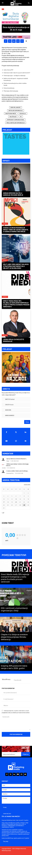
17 (3, 502)
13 (16, 499)
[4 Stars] (25, 535)
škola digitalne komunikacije (16, 122)
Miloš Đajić (13, 116)
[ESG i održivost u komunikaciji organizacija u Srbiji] (16, 600)
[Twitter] (16, 432)
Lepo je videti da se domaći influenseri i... (16, 458)
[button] (17, 399)
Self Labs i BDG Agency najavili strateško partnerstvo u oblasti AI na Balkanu (16, 266)
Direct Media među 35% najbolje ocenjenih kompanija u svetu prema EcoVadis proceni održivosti (16, 304)
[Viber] (22, 41)
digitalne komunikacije (16, 110)
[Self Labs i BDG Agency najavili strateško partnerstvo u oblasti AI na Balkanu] (16, 249)
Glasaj (27, 422)
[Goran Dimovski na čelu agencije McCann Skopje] (16, 178)
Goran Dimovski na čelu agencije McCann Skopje (13, 194)
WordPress (6, 679)
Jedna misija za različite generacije (13, 340)
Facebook (17, 680)
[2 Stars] (20, 535)
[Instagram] (16, 441)
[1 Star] (17, 535)
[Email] (18, 41)
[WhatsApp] (14, 41)
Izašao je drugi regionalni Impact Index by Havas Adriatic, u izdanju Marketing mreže (16, 229)
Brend (4, 335)
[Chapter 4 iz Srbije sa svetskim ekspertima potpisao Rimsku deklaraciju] (16, 629)
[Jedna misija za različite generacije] (16, 324)
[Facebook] (5, 41)
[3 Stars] (22, 535)
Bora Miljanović (16, 107)
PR (2, 9)
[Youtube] (6, 441)
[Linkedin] (25, 432)
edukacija (23, 113)
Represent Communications (15, 119)
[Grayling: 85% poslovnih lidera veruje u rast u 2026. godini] (16, 658)
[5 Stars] (17, 538)
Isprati (5, 189)
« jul (3, 512)
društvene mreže (10, 113)
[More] (26, 41)
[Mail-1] (25, 441)
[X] (10, 41)
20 (16, 502)
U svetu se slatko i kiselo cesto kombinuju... (17, 471)
